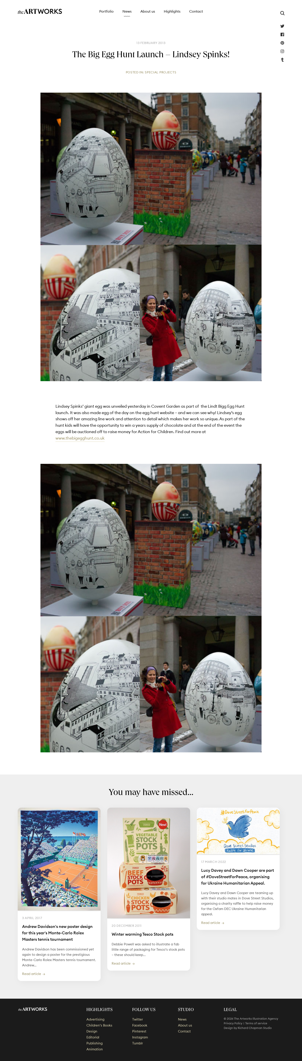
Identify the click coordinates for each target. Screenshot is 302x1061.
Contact (196, 11)
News (127, 11)
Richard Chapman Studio (255, 1028)
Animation (94, 1049)
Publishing (94, 1043)
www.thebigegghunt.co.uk (80, 438)
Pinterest (282, 43)
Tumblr (282, 59)
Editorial (92, 1037)
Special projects (160, 72)
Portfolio (106, 11)
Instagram (282, 51)
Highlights (172, 11)
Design (91, 1031)
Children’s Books (99, 1025)
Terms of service (256, 1023)
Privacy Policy (233, 1023)
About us (147, 11)
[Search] (282, 13)
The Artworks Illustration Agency (40, 11)
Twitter (282, 26)
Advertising (95, 1019)
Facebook (282, 34)
